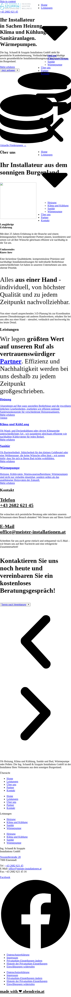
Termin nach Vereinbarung (13, 604)
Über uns (46, 67)
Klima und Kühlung (58, 58)
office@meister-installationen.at (33, 529)
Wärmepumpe (55, 64)
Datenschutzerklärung (18, 954)
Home (44, 4)
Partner (44, 70)
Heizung (52, 55)
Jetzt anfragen (8, 70)
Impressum (12, 957)
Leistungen (12, 781)
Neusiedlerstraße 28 (10, 857)
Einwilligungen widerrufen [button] (21, 966)
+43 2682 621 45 (17, 502)
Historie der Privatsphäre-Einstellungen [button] (27, 963)
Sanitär (51, 61)
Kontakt (45, 73)
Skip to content (8, 1)
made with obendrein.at (22, 991)
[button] (51, 113)
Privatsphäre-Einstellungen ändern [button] (24, 960)
